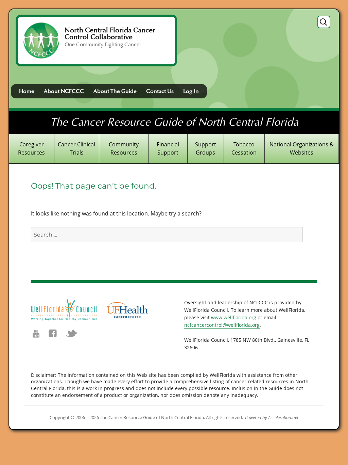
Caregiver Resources (31, 148)
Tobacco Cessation (244, 148)
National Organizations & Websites (301, 148)
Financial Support (168, 148)
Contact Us (160, 91)
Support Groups (205, 148)
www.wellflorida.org (233, 317)
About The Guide (115, 91)
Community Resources (124, 148)
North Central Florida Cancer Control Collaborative (110, 33)
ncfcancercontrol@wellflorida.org (222, 325)
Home (26, 91)
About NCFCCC (64, 91)
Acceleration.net (283, 417)
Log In (191, 91)
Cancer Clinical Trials (76, 148)
